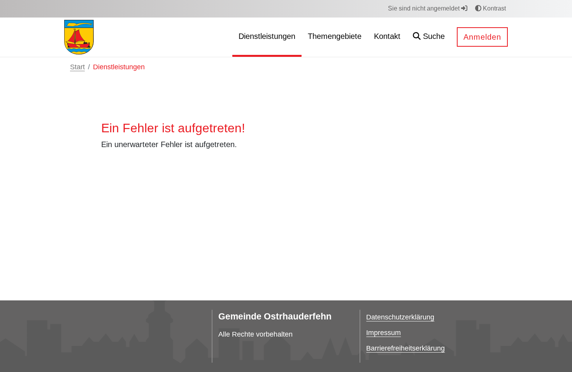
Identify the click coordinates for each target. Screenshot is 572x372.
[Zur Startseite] (79, 36)
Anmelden (482, 37)
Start (77, 67)
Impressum (383, 333)
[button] (429, 37)
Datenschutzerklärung (400, 317)
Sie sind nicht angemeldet (424, 8)
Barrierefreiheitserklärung (405, 348)
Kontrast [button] (493, 8)
